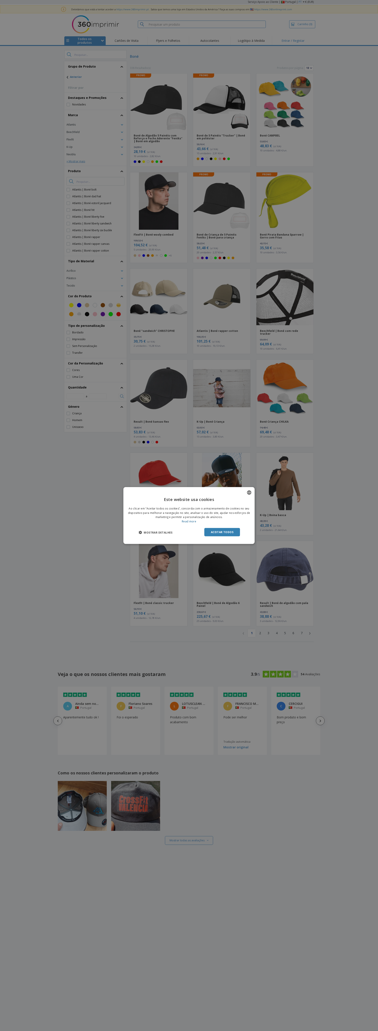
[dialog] (189, 515)
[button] (156, 532)
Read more (189, 521)
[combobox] (249, 492)
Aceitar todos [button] (222, 532)
